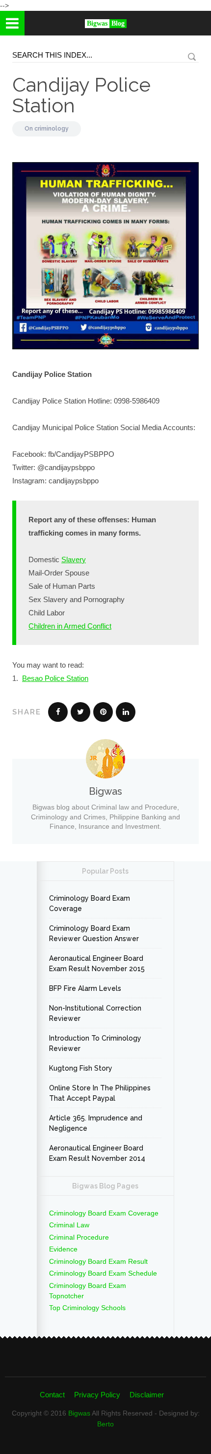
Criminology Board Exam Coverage (89, 903)
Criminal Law (69, 1225)
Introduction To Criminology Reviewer (95, 1043)
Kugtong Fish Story (80, 1068)
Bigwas (79, 1413)
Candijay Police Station (81, 95)
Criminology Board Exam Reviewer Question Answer (94, 933)
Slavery (73, 559)
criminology (51, 128)
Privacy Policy (97, 1394)
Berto (105, 1424)
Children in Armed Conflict (69, 626)
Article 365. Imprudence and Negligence (95, 1123)
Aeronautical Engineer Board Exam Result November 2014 (97, 1153)
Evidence (63, 1249)
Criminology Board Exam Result (98, 1261)
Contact (52, 1394)
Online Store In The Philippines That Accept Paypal (100, 1093)
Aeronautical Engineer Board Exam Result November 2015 (97, 963)
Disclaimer (147, 1394)
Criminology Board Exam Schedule (103, 1273)
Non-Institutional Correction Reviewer (95, 1013)
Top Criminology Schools (87, 1308)
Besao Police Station (55, 678)
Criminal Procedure (79, 1237)
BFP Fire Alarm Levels (85, 988)
